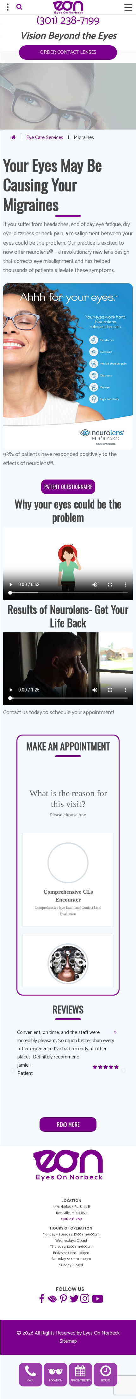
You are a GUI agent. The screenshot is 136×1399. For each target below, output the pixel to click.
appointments (81, 1380)
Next (123, 1071)
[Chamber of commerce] (52, 1298)
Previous (12, 1071)
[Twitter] (73, 1298)
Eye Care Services (44, 137)
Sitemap (68, 1341)
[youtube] (96, 1298)
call (31, 1380)
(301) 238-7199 (68, 21)
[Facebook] (41, 1298)
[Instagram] (84, 1298)
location (55, 1380)
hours (105, 1380)
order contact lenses (68, 52)
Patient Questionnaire (68, 487)
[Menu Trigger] (128, 8)
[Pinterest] (63, 1298)
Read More (68, 1124)
